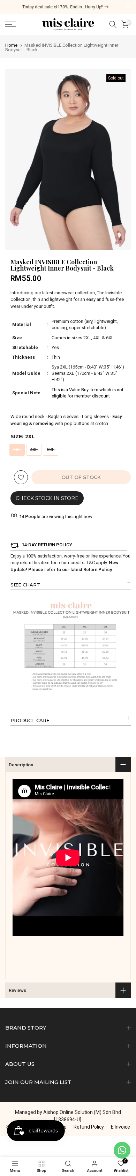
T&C (90, 562)
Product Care (30, 720)
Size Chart (25, 584)
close (128, 6)
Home (11, 45)
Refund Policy (89, 1127)
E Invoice (120, 1127)
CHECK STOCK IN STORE (47, 498)
